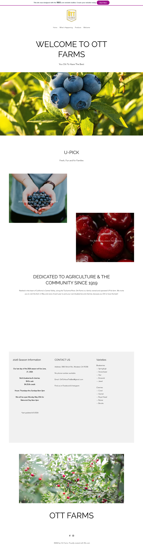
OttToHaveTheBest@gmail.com (71, 379)
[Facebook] (70, 536)
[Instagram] (73, 536)
